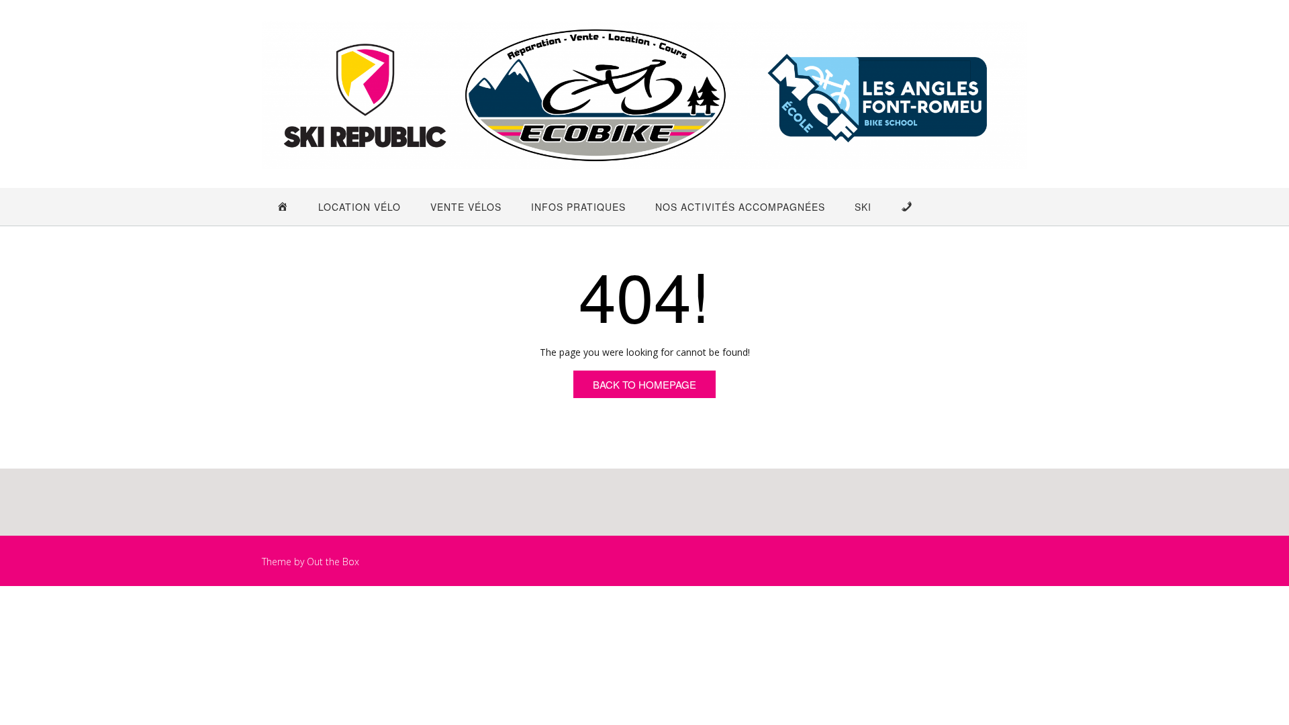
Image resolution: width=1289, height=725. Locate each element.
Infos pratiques (578, 206)
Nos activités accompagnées (740, 206)
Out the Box (333, 561)
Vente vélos (466, 206)
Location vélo (359, 206)
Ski (863, 206)
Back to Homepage (644, 384)
